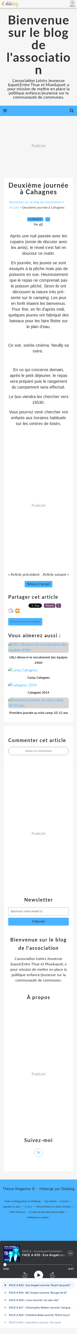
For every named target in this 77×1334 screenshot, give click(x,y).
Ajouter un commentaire (38, 751)
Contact (65, 1201)
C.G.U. (28, 1206)
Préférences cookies (38, 1217)
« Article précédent (23, 575)
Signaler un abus (12, 1206)
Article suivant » (56, 575)
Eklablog (68, 1189)
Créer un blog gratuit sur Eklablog (22, 1201)
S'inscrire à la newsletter (25, 621)
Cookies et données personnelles (46, 1212)
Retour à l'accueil (38, 584)
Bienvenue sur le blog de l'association (39, 45)
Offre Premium (17, 1212)
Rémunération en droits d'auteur (53, 1206)
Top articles (50, 1201)
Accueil (14, 207)
